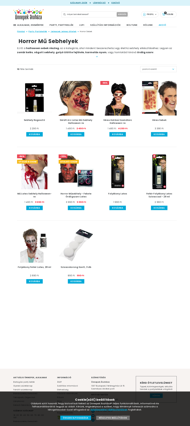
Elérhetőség (63, 389)
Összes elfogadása (75, 417)
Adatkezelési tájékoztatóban (109, 409)
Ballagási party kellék (24, 382)
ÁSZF (59, 382)
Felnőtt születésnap (22, 389)
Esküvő (115, 2)
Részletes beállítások (113, 417)
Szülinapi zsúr (78, 2)
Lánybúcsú (99, 2)
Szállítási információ (67, 386)
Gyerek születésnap (23, 386)
